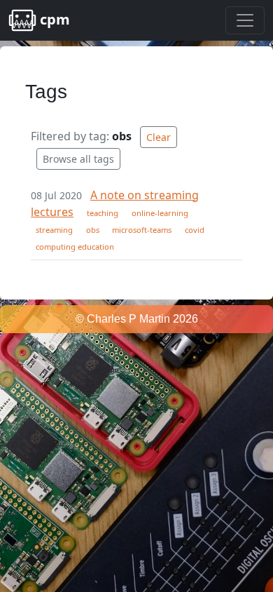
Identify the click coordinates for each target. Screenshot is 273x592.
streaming (54, 229)
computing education (75, 246)
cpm (53, 19)
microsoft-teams (142, 229)
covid (194, 229)
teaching (102, 213)
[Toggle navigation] (245, 20)
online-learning (160, 213)
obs (92, 229)
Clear (158, 137)
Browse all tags (78, 159)
